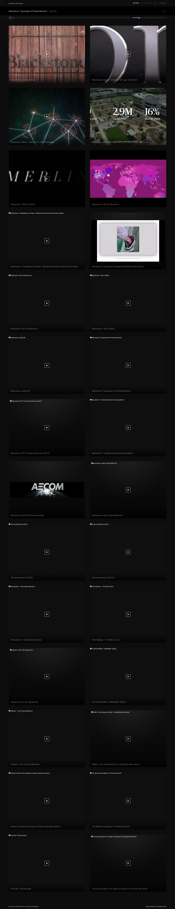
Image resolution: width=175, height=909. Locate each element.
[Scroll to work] (164, 11)
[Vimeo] (160, 3)
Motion (136, 3)
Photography (146, 3)
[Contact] (165, 3)
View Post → (53, 11)
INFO (155, 3)
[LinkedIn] (163, 3)
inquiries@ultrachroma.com (156, 906)
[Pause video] (10, 17)
